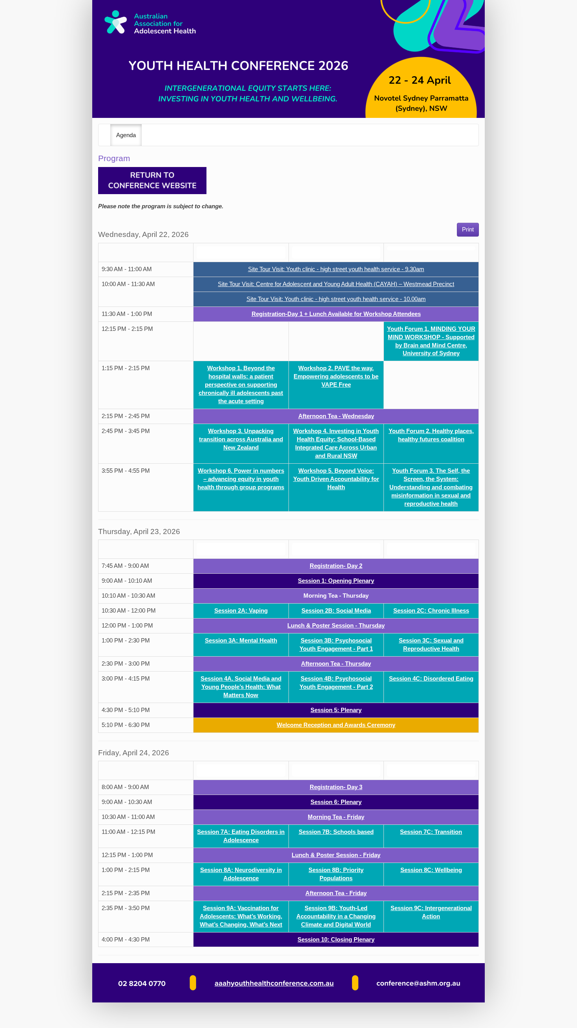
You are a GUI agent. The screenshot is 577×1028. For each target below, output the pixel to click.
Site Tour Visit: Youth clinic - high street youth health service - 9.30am (336, 269)
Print (468, 229)
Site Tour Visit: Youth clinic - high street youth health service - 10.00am (336, 299)
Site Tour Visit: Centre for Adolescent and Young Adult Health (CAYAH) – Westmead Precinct (336, 284)
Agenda (126, 135)
